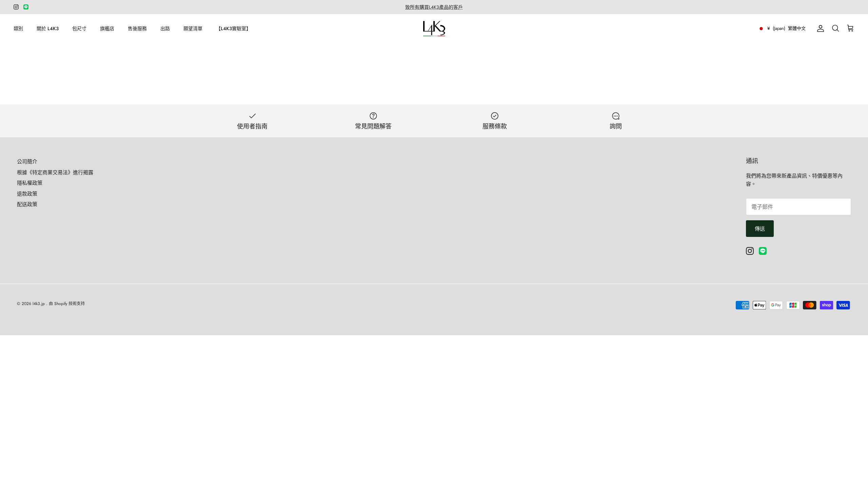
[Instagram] (16, 6)
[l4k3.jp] (434, 28)
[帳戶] (819, 28)
